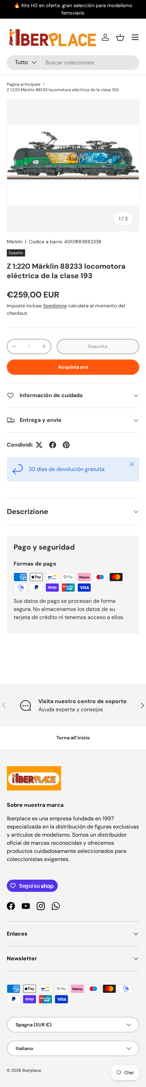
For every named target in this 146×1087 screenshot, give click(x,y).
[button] (120, 37)
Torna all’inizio (73, 738)
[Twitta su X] (39, 445)
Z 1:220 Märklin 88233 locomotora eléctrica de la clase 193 (62, 90)
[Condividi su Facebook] (52, 445)
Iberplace (31, 1070)
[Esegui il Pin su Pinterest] (66, 445)
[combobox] (73, 62)
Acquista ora (73, 367)
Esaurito (98, 346)
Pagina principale (23, 84)
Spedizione (55, 306)
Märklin (14, 242)
